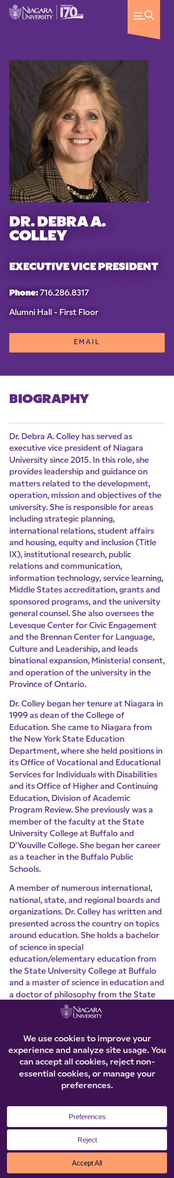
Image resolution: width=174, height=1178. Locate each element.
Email (87, 342)
